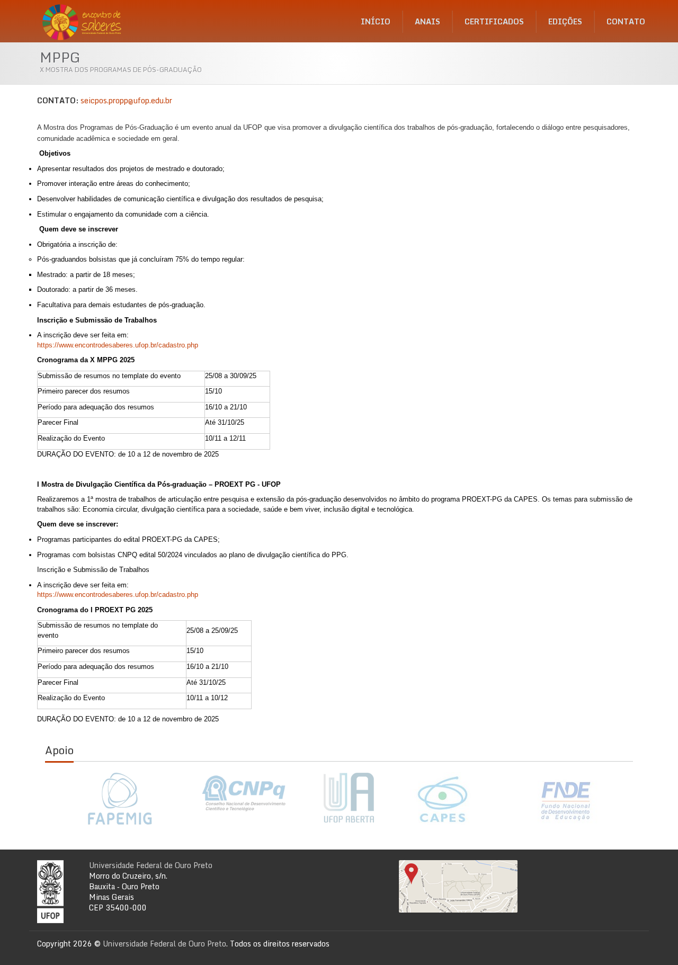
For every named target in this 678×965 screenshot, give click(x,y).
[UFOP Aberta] (343, 798)
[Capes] (442, 798)
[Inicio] (85, 18)
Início (375, 21)
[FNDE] (566, 800)
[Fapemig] (119, 798)
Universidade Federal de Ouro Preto (150, 865)
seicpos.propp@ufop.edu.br (126, 100)
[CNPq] (244, 793)
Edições (565, 21)
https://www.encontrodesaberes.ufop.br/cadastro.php (117, 345)
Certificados (494, 21)
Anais (427, 21)
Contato (625, 21)
